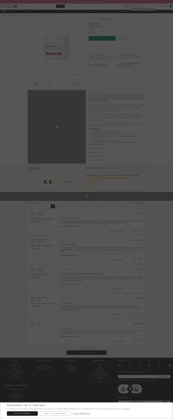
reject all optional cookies (55, 413)
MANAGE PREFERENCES (81, 413)
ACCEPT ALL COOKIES (22, 413)
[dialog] (86, 410)
